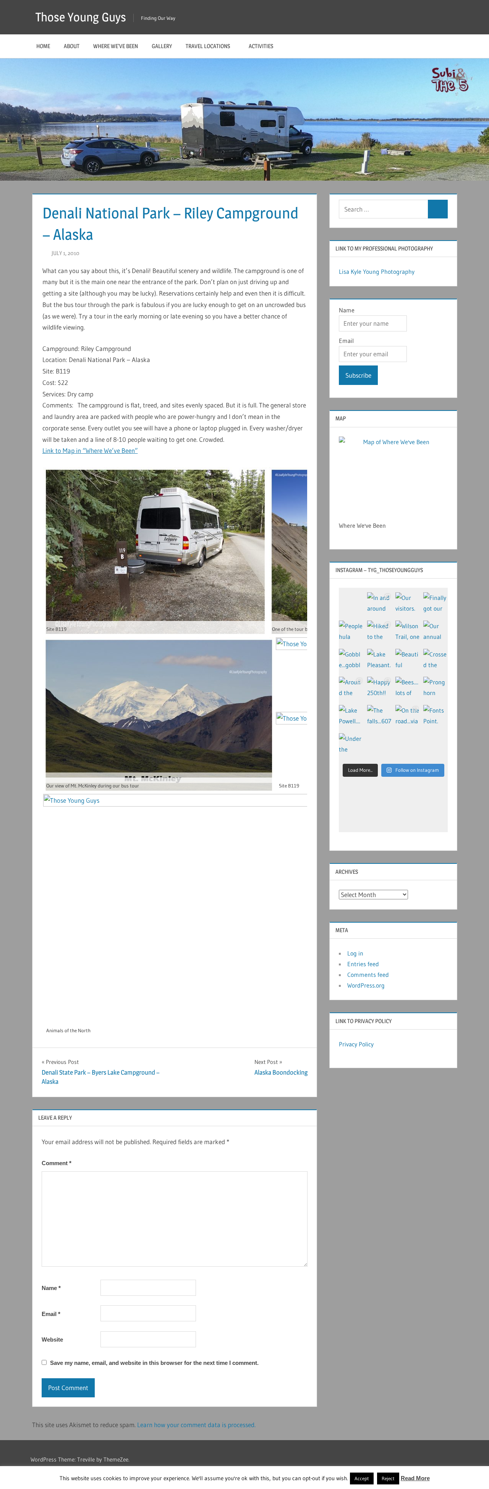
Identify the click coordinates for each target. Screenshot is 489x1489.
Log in (355, 953)
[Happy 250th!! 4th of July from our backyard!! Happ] (379, 689)
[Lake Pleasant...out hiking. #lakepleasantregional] (379, 661)
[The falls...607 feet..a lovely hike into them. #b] (379, 717)
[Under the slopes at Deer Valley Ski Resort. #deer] (351, 745)
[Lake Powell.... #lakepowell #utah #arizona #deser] (351, 717)
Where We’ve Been (115, 46)
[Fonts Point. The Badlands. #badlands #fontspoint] (435, 717)
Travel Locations (208, 46)
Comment (56, 1163)
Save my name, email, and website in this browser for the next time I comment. (154, 1363)
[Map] (393, 474)
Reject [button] (388, 1478)
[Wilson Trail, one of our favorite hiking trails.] (407, 633)
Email (51, 1314)
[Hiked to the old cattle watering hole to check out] (379, 633)
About (71, 46)
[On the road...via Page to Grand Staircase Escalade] (407, 717)
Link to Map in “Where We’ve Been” (90, 450)
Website (52, 1339)
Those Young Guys (81, 17)
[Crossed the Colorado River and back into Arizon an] (435, 661)
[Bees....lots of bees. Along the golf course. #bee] (407, 689)
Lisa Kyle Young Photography (377, 271)
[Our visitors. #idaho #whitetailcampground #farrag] (407, 604)
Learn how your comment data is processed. (196, 1425)
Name (51, 1288)
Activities (261, 46)
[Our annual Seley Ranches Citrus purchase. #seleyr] (435, 633)
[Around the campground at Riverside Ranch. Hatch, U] (351, 689)
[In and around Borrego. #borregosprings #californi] (379, 604)
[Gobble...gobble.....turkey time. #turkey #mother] (351, 661)
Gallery (162, 46)
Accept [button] (362, 1478)
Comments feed (368, 974)
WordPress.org (366, 985)
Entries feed (363, 964)
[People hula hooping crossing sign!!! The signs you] (351, 633)
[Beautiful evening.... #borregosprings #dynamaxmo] (407, 661)
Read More (415, 1478)
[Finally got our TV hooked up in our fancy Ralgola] (435, 604)
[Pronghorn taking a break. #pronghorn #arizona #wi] (435, 689)
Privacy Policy (356, 1044)
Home (43, 46)
